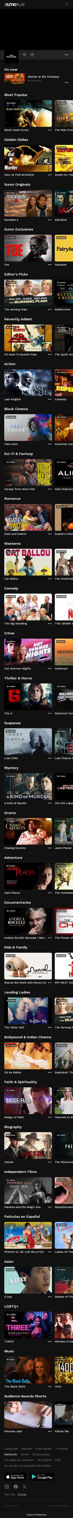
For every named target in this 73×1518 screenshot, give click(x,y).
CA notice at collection (19, 1460)
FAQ (57, 1460)
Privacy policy (41, 1454)
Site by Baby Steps (58, 1506)
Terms (24, 1454)
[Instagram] (7, 1486)
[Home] (14, 4)
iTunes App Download (15, 1477)
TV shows (61, 1448)
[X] (24, 1486)
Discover (26, 1448)
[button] (36, 79)
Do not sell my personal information (27, 1465)
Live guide (11, 1448)
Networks (10, 1454)
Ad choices (44, 1460)
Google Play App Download (42, 1477)
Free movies (44, 1448)
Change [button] (22, 1494)
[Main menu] (66, 4)
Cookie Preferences (36, 1514)
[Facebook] (15, 1486)
